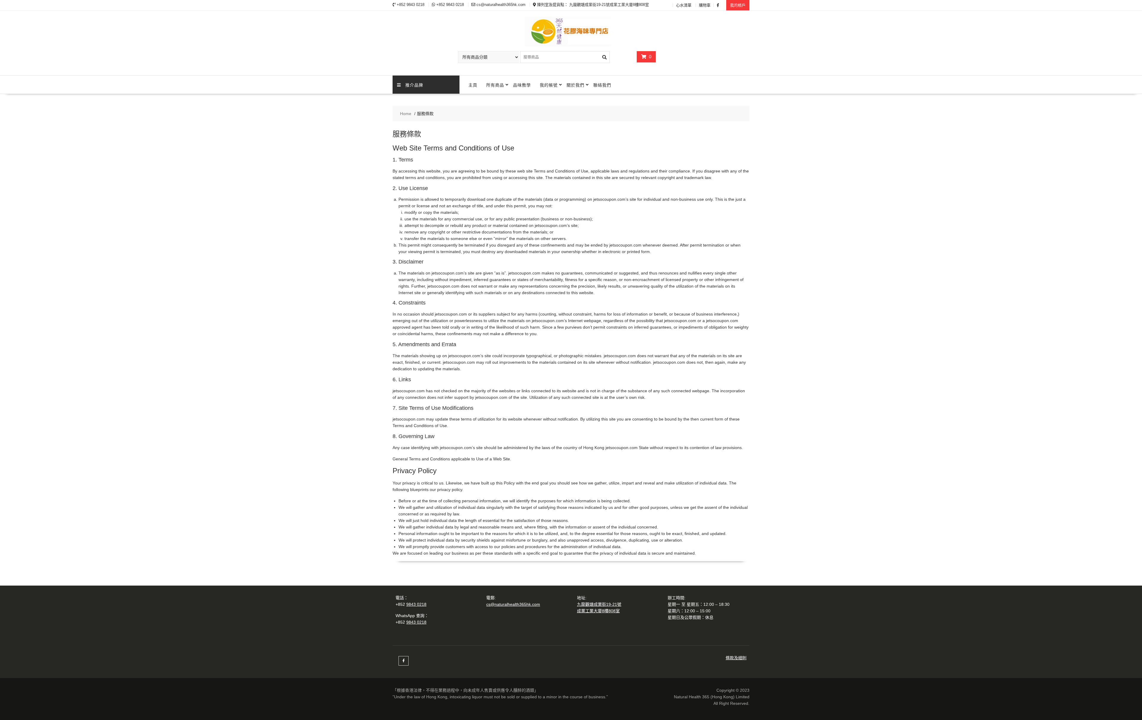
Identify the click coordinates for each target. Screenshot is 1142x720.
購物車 (704, 5)
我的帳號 (549, 84)
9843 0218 (416, 604)
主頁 (472, 84)
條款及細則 (736, 657)
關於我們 (575, 84)
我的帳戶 (738, 5)
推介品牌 (414, 84)
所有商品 (495, 84)
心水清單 (683, 5)
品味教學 (522, 84)
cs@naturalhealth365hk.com (513, 604)
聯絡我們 (602, 84)
